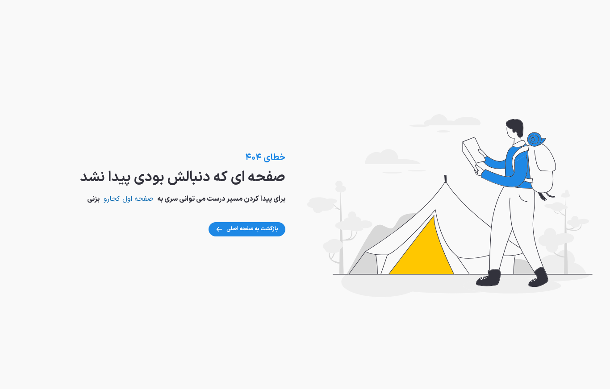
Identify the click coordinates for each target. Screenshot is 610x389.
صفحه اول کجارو (128, 199)
